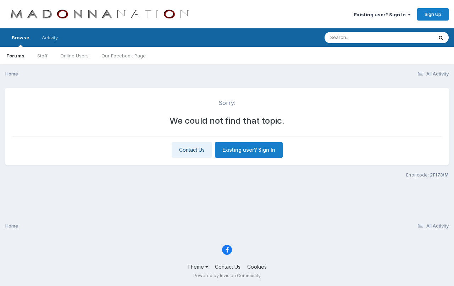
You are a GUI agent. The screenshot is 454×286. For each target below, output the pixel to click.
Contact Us (192, 150)
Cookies (257, 267)
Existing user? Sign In (381, 14)
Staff (42, 55)
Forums (15, 55)
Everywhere (411, 37)
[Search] (441, 37)
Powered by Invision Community (227, 275)
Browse (20, 37)
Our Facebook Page (123, 55)
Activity (50, 37)
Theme (196, 267)
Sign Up (433, 14)
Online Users (74, 55)
